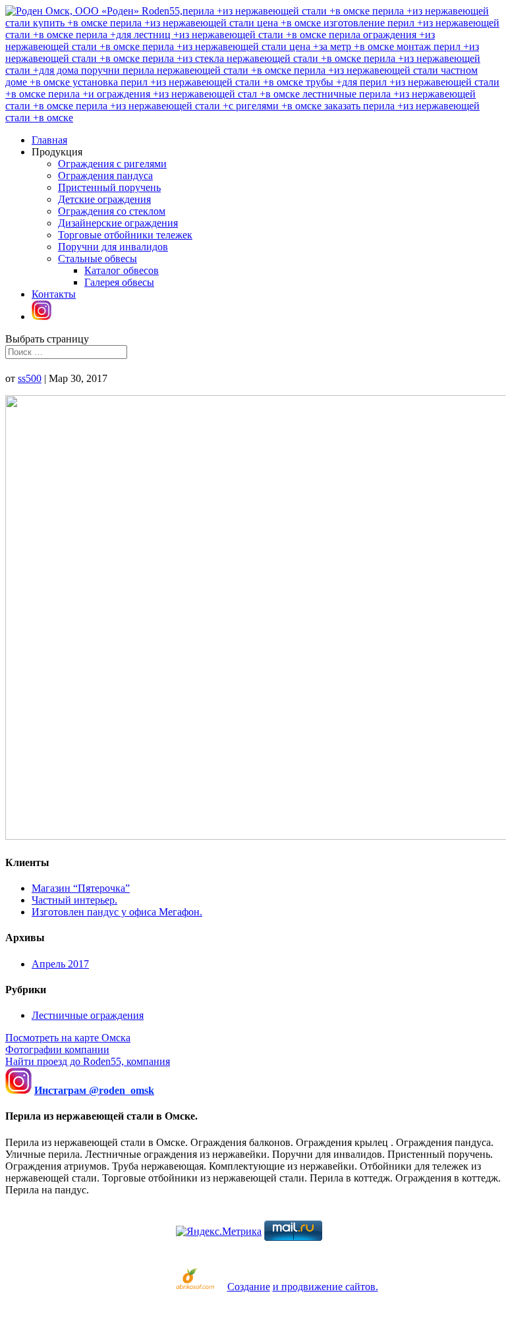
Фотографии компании (57, 1049)
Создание (248, 1286)
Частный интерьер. (74, 900)
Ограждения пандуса (105, 175)
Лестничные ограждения (88, 1015)
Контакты (54, 294)
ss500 (30, 378)
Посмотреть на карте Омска (67, 1037)
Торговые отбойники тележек (125, 234)
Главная (49, 140)
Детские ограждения (104, 199)
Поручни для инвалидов (113, 246)
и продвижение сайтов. (325, 1286)
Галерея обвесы (119, 282)
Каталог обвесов (121, 270)
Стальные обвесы (97, 258)
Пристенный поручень (109, 187)
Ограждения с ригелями (112, 163)
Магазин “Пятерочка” (81, 888)
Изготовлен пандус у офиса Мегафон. (117, 911)
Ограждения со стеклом (111, 211)
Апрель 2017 (60, 963)
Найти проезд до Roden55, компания (87, 1061)
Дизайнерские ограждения (118, 223)
